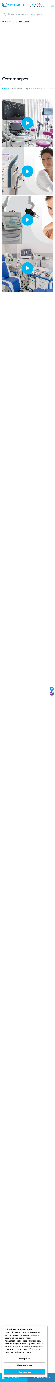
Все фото (17, 88)
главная (6, 22)
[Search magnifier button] (51, 14)
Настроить (24, 1358)
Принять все (24, 1372)
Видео (5, 88)
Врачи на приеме (35, 88)
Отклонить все (24, 1365)
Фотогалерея (23, 22)
